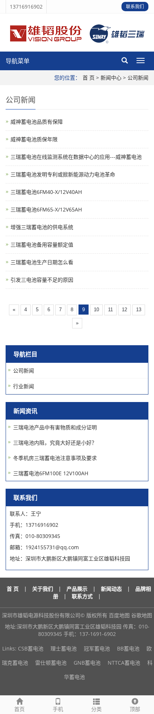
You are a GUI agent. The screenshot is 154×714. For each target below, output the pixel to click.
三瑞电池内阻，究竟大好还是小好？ (55, 442)
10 (96, 309)
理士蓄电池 (63, 648)
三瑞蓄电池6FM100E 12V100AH (50, 473)
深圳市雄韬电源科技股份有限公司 (41, 615)
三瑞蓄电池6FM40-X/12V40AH (46, 191)
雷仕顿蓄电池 (51, 662)
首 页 (89, 77)
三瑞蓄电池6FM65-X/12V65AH (46, 209)
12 (124, 309)
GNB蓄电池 (87, 662)
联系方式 (82, 596)
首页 (19, 709)
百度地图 (119, 615)
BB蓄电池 (128, 648)
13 (138, 309)
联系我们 (135, 6)
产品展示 (77, 588)
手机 (58, 709)
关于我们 (42, 588)
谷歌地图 (141, 615)
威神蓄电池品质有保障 (36, 121)
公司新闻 (137, 77)
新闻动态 (111, 588)
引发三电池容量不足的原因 (41, 279)
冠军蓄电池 (97, 648)
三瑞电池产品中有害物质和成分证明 (55, 427)
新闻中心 (111, 77)
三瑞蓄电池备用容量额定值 (41, 244)
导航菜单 (18, 61)
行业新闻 (23, 386)
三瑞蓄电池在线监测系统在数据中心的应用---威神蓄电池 (76, 156)
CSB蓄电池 (30, 648)
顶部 (135, 709)
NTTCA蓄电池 (124, 662)
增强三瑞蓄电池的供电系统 (41, 227)
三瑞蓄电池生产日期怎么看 (41, 262)
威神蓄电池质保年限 (34, 139)
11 (110, 309)
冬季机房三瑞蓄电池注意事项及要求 (55, 457)
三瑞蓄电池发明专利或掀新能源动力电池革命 (62, 174)
